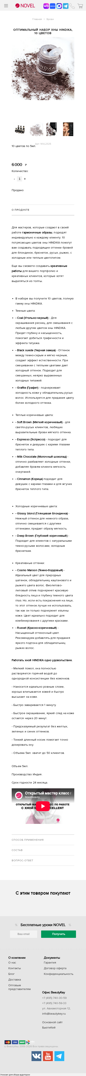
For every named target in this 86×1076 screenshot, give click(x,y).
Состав (17, 850)
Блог (11, 974)
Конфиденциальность (58, 974)
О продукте (20, 210)
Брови (50, 19)
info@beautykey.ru (54, 1014)
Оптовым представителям (19, 987)
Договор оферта (55, 968)
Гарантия (50, 963)
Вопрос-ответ (22, 860)
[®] (24, 6)
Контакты (14, 968)
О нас (12, 963)
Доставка (14, 980)
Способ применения (28, 840)
